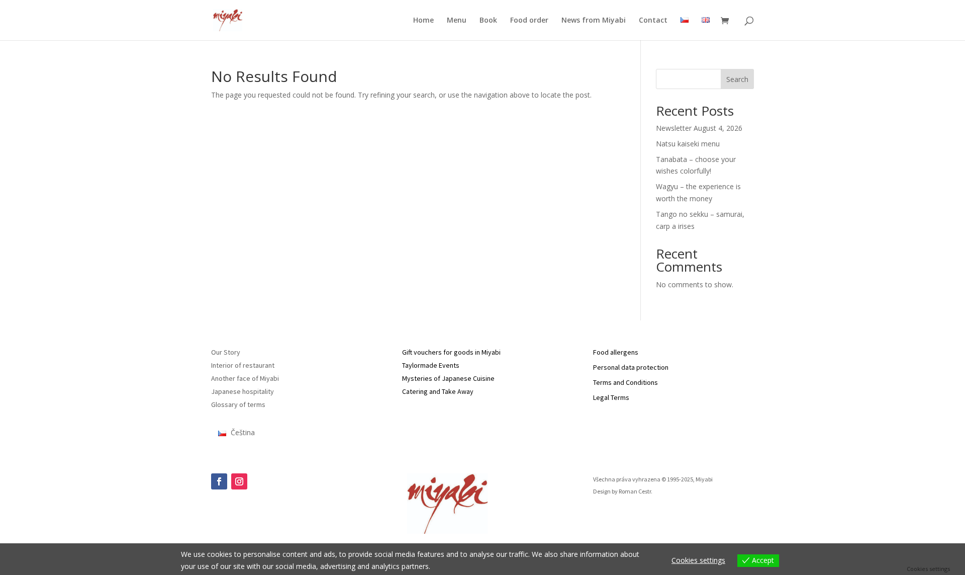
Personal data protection (630, 367)
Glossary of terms (238, 404)
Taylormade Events (430, 365)
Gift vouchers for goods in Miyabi (451, 352)
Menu (456, 21)
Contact (653, 21)
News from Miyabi (593, 21)
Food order (529, 21)
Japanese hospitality (242, 391)
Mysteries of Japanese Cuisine (448, 378)
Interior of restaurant (242, 365)
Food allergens (615, 352)
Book (488, 21)
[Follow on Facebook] (219, 481)
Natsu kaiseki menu (688, 143)
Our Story (225, 352)
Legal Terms (611, 397)
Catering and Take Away (437, 391)
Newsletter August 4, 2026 (699, 128)
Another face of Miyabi (245, 378)
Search (737, 79)
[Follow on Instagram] (239, 481)
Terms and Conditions (625, 382)
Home (423, 21)
